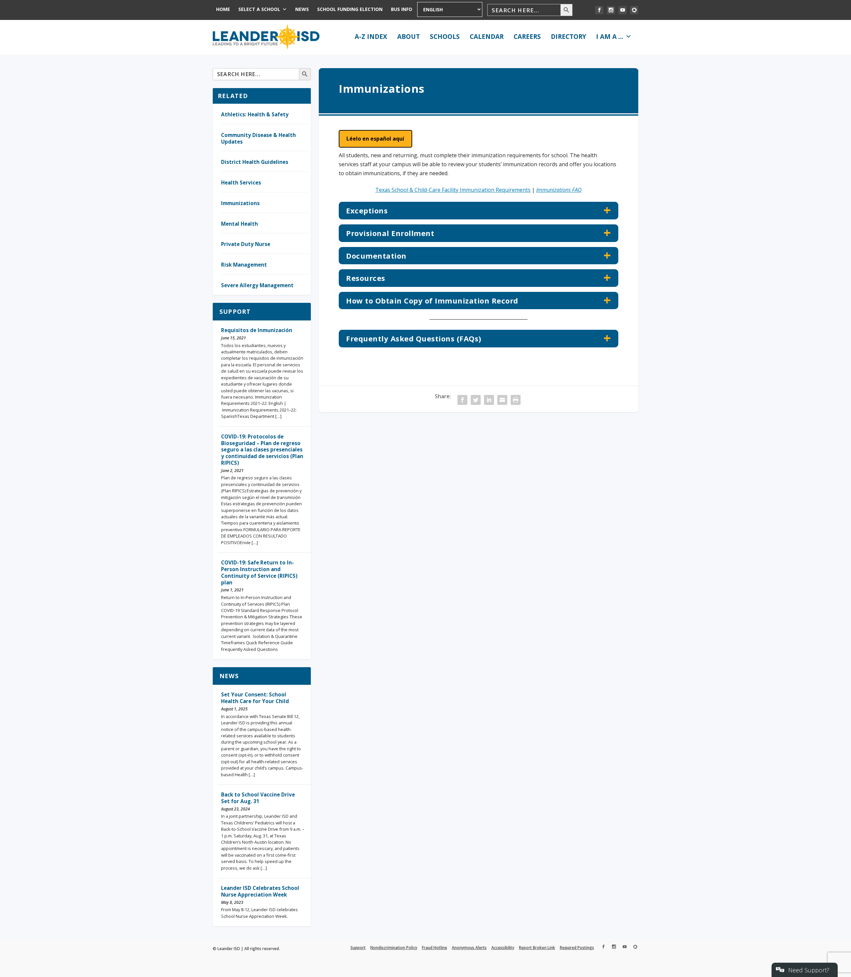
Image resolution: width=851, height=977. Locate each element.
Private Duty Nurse (245, 244)
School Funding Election (350, 9)
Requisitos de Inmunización (256, 330)
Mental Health (239, 223)
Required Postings (577, 947)
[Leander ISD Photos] (634, 10)
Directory (568, 36)
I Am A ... (609, 36)
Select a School (259, 9)
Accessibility (502, 947)
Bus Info (401, 9)
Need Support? (808, 970)
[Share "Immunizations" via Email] (502, 400)
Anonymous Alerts (469, 947)
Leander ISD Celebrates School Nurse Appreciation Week (260, 891)
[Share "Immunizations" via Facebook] (462, 400)
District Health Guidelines (254, 162)
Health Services (241, 182)
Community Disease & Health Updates (258, 138)
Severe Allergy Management (257, 285)
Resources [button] (365, 278)
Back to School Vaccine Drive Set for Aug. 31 (258, 797)
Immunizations (240, 203)
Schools (445, 36)
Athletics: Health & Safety (255, 114)
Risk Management (244, 264)
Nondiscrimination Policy (393, 947)
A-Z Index (371, 36)
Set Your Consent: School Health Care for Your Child (255, 697)
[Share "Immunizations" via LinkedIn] (489, 400)
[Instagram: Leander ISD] (611, 10)
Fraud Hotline (434, 947)
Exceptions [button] (367, 210)
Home (223, 9)
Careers (527, 36)
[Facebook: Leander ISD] (599, 10)
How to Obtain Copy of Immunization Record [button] (432, 300)
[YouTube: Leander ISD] (622, 10)
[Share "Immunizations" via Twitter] (475, 400)
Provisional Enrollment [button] (390, 233)
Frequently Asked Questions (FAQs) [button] (413, 338)
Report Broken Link (537, 947)
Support (235, 311)
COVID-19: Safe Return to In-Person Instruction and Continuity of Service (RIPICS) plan (259, 572)
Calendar (487, 36)
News (302, 9)
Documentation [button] (376, 256)
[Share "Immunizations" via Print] (515, 400)
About (408, 36)
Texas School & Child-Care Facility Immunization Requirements (453, 189)
